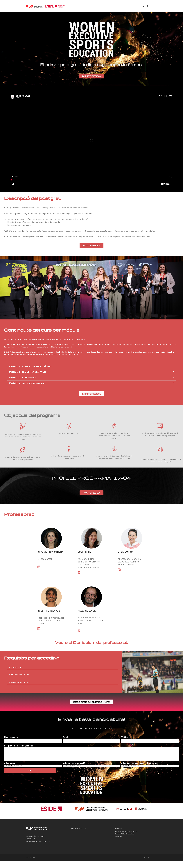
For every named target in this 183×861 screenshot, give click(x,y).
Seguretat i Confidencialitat (124, 834)
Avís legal (118, 828)
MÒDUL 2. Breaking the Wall (27, 372)
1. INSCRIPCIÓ (15, 667)
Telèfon (124, 737)
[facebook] (147, 6)
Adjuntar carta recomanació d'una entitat (139, 763)
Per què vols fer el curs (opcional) (19, 746)
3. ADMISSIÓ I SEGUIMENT (20, 682)
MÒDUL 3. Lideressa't (23, 377)
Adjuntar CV (9, 763)
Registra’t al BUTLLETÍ (78, 828)
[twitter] (143, 6)
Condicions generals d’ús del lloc (126, 831)
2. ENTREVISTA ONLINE (19, 675)
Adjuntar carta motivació (74, 763)
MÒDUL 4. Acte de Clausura (27, 383)
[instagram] (155, 6)
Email (65, 737)
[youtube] (151, 6)
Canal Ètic (118, 837)
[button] (91, 366)
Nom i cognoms (11, 737)
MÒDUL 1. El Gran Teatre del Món (30, 366)
